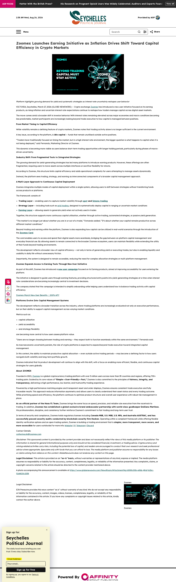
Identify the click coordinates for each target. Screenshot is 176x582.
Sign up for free (26, 569)
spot (85, 201)
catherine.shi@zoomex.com (28, 434)
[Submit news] (8, 282)
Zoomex (94, 107)
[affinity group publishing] (8, 294)
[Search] (139, 32)
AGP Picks (7, 4)
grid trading (63, 205)
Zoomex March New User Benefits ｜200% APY (37, 295)
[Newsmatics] (8, 300)
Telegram (80, 425)
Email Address (14, 559)
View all (170, 4)
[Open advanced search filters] (145, 32)
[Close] (47, 530)
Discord (90, 425)
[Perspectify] (8, 288)
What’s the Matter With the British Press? (29, 3)
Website (68, 425)
